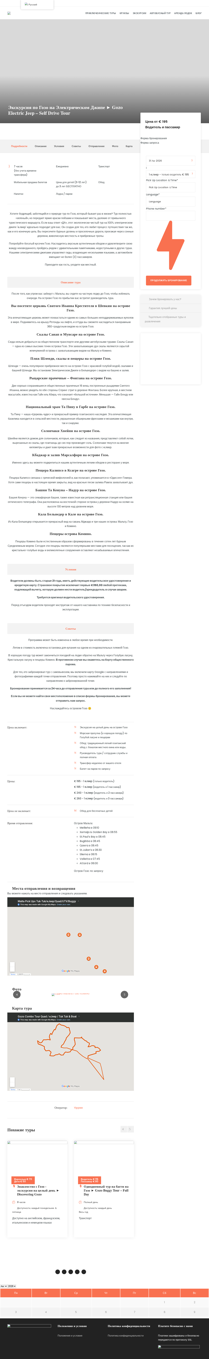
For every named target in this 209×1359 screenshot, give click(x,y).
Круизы (124, 13)
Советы (76, 146)
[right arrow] (130, 1129)
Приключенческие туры (100, 13)
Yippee (78, 1108)
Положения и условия (70, 1335)
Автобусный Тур (160, 13)
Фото (115, 146)
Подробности (19, 146)
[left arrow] (124, 1129)
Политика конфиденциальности (126, 1335)
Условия (59, 146)
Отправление (96, 146)
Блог (199, 13)
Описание (41, 146)
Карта (129, 146)
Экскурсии (139, 13)
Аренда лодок (183, 13)
